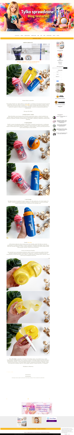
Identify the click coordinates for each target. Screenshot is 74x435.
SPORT (41, 35)
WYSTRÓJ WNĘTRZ (49, 35)
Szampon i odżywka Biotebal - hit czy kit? (61, 116)
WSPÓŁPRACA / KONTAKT (37, 38)
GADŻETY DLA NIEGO (27, 35)
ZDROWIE (54, 35)
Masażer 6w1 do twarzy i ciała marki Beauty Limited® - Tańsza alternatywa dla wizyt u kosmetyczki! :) (62, 121)
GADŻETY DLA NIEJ (33, 35)
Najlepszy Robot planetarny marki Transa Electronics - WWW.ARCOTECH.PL (61, 125)
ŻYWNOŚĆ (58, 35)
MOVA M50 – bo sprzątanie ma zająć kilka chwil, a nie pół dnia (61, 133)
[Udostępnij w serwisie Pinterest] (12, 372)
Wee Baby (27, 104)
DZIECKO (22, 35)
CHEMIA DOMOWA (17, 35)
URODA (44, 35)
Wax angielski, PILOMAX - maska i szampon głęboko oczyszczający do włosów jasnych (61, 130)
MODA (38, 35)
